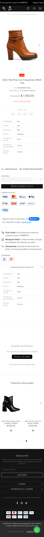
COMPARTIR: (5, 255)
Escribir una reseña (22, 357)
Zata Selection (10, 8)
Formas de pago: (8, 193)
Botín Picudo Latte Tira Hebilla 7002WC (33, 422)
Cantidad (5, 176)
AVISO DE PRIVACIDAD (15, 532)
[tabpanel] (11, 413)
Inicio (9, 14)
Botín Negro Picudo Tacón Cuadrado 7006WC (11, 422)
